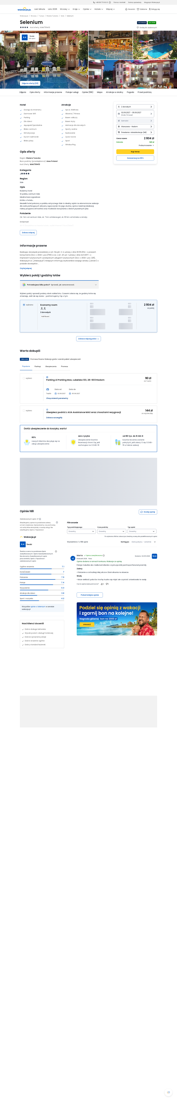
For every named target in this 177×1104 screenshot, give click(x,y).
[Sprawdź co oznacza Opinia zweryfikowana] (104, 555)
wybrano (29, 305)
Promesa (64, 366)
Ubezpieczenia (50, 366)
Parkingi (38, 366)
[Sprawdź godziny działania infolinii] (110, 2)
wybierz (29, 378)
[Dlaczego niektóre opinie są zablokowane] (40, 519)
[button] (135, 113)
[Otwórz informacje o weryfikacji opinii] (57, 522)
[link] (24, 9)
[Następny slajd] (158, 92)
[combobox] (80, 531)
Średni (32, 36)
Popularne (26, 366)
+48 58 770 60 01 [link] (101, 2)
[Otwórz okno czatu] (168, 1092)
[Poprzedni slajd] (18, 92)
